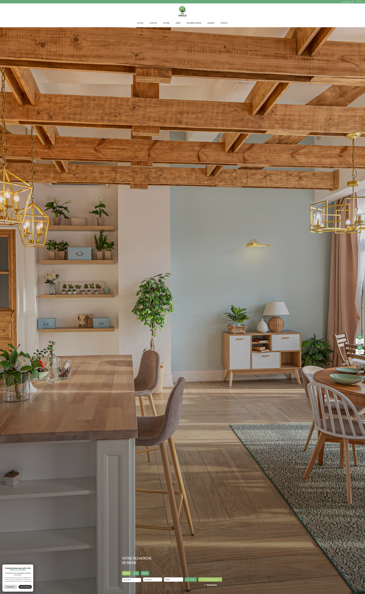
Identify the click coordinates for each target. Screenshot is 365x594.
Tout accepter (25, 587)
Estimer (145, 573)
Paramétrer (10, 587)
